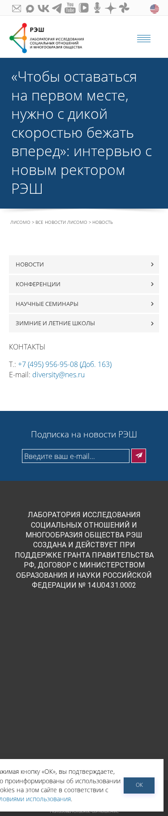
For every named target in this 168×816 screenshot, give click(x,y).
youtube (69, 7)
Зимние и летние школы (55, 323)
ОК (139, 785)
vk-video (83, 7)
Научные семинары (47, 304)
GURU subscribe (15, 7)
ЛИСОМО (20, 222)
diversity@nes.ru (58, 375)
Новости (30, 264)
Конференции (38, 284)
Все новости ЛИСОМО (61, 222)
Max (29, 7)
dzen (109, 7)
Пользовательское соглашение (84, 811)
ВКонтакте (42, 7)
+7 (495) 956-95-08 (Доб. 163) (65, 364)
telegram (56, 7)
